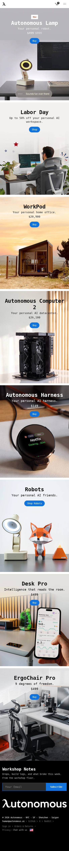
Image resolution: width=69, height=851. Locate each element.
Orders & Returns (23, 826)
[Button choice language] (31, 830)
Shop (34, 129)
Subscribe (56, 786)
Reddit (47, 821)
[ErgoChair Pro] (34, 714)
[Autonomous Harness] (34, 431)
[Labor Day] (34, 148)
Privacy (6, 830)
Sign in (6, 826)
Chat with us (20, 830)
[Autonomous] (4, 4)
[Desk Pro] (34, 620)
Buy (34, 40)
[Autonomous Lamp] (34, 54)
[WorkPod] (34, 243)
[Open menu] (65, 4)
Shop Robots (34, 503)
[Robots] (34, 526)
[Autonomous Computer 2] (34, 337)
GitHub (31, 821)
